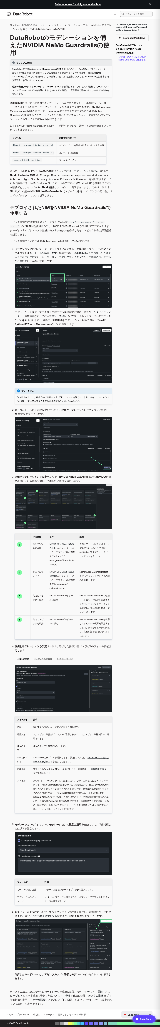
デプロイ (18, 995)
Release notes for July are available (77, 4)
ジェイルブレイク (65, 658)
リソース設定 (59, 316)
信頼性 (36, 1014)
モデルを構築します (45, 252)
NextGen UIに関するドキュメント (29, 25)
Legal (10, 1014)
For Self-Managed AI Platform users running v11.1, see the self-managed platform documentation (131, 27)
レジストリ (57, 25)
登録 (100, 991)
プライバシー (23, 1014)
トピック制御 (23, 658)
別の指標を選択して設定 (46, 915)
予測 (67, 995)
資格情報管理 (97, 769)
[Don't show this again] (150, 4)
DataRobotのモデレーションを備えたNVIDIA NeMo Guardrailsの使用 (129, 49)
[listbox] (136, 1014)
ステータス (48, 1014)
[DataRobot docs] (20, 14)
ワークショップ (76, 25)
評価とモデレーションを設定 (82, 171)
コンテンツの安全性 (43, 658)
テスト (91, 991)
